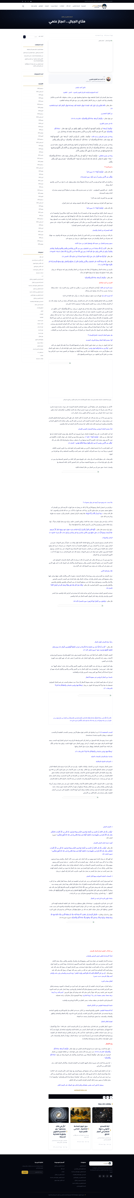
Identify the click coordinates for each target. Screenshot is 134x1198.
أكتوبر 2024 (40, 110)
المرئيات (47, 6)
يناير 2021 (41, 215)
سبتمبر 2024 (40, 114)
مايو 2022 (41, 174)
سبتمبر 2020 (40, 218)
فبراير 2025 (40, 101)
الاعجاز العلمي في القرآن (38, 288)
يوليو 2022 (41, 171)
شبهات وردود (54, 6)
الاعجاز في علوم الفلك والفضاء (36, 301)
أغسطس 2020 (39, 222)
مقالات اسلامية (39, 358)
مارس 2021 (40, 212)
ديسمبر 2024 (40, 104)
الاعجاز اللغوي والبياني (81, 1186)
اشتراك (25, 1172)
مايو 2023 (41, 152)
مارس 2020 (40, 231)
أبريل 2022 (41, 177)
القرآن (42, 311)
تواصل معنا (34, 6)
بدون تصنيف (40, 320)
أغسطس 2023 (39, 142)
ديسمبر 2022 (40, 158)
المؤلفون (41, 6)
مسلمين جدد (40, 352)
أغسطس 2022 (39, 168)
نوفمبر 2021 (40, 193)
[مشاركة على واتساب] (104, 1097)
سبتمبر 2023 (40, 139)
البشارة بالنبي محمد (39, 304)
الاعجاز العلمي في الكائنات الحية (36, 292)
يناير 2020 (41, 237)
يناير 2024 (41, 129)
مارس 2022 (40, 180)
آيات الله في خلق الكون (38, 266)
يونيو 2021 (41, 209)
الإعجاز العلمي (76, 6)
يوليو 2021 (41, 206)
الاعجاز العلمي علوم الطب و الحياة (36, 285)
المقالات (62, 6)
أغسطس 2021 (39, 203)
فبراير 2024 (40, 126)
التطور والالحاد (40, 308)
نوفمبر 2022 (40, 161)
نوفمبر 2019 (40, 244)
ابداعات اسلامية (39, 273)
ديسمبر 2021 (40, 190)
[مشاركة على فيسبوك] (107, 1097)
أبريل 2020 (41, 228)
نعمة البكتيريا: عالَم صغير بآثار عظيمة (35, 49)
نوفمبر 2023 (40, 133)
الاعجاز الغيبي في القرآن (38, 298)
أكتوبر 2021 (40, 196)
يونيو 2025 (41, 98)
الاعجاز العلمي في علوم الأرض (37, 295)
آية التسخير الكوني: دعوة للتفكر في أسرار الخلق (103, 1130)
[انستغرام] (22, 1)
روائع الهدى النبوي (39, 339)
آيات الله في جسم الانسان (37, 260)
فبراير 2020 (40, 234)
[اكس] (25, 1)
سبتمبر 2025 (40, 88)
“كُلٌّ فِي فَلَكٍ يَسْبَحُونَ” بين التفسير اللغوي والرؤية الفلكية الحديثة (59, 1131)
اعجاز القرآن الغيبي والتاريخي (80, 1169)
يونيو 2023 (41, 149)
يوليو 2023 (41, 145)
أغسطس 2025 (39, 91)
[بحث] (23, 6)
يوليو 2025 (41, 95)
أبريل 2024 (41, 123)
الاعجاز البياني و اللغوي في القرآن (36, 279)
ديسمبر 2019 (40, 241)
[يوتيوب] (31, 1)
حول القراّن (41, 336)
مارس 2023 (40, 155)
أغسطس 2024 (39, 117)
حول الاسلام (40, 327)
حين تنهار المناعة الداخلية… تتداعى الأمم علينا (80, 1129)
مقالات (41, 355)
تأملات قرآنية (40, 323)
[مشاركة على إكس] (111, 1097)
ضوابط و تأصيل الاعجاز (38, 349)
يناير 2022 (41, 187)
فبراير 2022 (40, 183)
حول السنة (40, 333)
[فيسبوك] (28, 1)
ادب (42, 276)
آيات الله (68, 6)
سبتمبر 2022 (40, 164)
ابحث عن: (40, 36)
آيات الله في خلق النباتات (38, 269)
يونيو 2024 (41, 120)
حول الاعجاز (40, 330)
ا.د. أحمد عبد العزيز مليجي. (97, 79)
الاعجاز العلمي (83, 1166)
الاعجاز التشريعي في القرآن (37, 282)
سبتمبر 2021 (40, 199)
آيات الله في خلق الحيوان (38, 263)
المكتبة (41, 317)
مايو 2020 (41, 225)
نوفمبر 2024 (40, 107)
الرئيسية (83, 6)
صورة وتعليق (40, 346)
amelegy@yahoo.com (80, 1090)
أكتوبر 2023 (40, 136)
